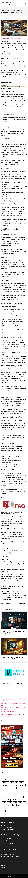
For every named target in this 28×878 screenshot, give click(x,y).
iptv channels (22, 785)
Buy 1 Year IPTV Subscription (9, 80)
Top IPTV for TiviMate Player (9, 854)
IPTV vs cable (14, 799)
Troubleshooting (21, 808)
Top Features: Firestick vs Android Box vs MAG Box (13, 704)
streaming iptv (13, 808)
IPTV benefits (4, 785)
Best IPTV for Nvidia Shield (8, 827)
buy (10, 779)
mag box (24, 799)
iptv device (4, 788)
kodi (19, 799)
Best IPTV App (18, 776)
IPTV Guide (19, 788)
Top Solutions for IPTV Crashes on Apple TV (13, 603)
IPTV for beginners (11, 788)
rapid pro (15, 802)
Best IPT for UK (5, 840)
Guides (12, 782)
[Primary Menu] (26, 4)
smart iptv (4, 805)
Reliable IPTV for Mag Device (8, 829)
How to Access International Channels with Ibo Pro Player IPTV (13, 699)
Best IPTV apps (5, 779)
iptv (16, 782)
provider (3, 802)
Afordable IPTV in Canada (8, 842)
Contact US (4, 867)
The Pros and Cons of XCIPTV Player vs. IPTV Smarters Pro (13, 708)
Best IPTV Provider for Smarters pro (10, 853)
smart (25, 802)
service (20, 802)
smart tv (9, 805)
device (20, 779)
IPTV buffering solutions (13, 785)
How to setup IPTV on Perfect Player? (14, 683)
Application (11, 776)
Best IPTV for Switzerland (8, 843)
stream (14, 805)
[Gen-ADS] (14, 86)
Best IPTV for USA (6, 838)
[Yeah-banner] (12, 746)
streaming (20, 805)
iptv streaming (20, 796)
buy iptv (14, 779)
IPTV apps (21, 782)
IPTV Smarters (13, 796)
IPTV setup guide (5, 796)
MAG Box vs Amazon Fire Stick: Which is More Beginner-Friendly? (13, 715)
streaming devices (5, 808)
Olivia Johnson (6, 38)
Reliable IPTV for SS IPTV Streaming (10, 711)
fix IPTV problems (5, 782)
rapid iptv (9, 802)
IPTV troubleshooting (6, 799)
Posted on (15, 38)
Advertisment (4, 865)
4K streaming (4, 776)
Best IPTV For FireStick (7, 826)
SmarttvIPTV (7, 3)
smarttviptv (18, 876)
